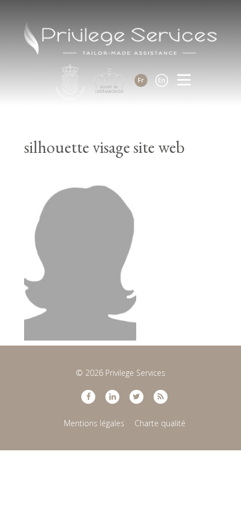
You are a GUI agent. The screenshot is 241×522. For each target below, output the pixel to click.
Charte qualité (160, 423)
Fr (141, 80)
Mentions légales (94, 423)
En (161, 80)
